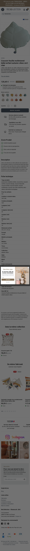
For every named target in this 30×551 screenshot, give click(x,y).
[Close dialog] (28, 267)
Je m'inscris (8, 279)
